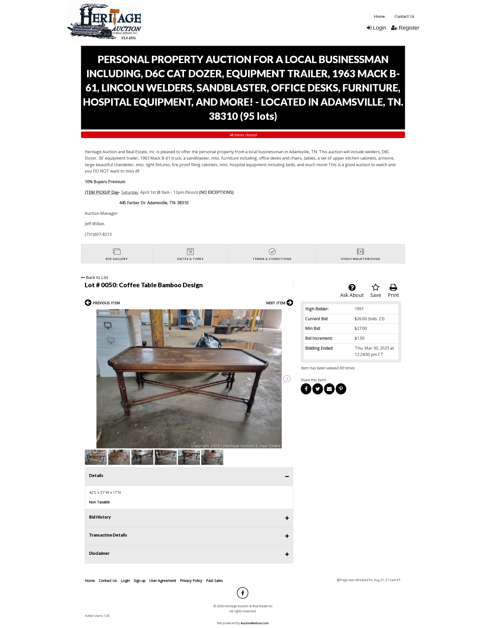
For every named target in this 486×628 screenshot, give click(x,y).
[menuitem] (379, 16)
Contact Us (404, 16)
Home (379, 16)
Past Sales (214, 580)
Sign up (140, 580)
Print (393, 295)
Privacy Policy (191, 580)
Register (409, 28)
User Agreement (162, 580)
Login (379, 28)
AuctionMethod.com (255, 623)
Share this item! (313, 379)
